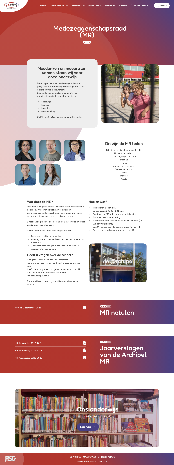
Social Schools (141, 5)
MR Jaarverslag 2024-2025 (28, 350)
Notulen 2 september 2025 (28, 307)
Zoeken (163, 5)
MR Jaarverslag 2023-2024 (28, 343)
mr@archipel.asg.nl (40, 275)
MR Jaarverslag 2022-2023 (28, 357)
